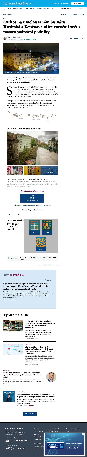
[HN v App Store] (22, 448)
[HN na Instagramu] (19, 440)
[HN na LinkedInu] (22, 440)
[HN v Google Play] (10, 448)
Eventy (67, 431)
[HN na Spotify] (25, 440)
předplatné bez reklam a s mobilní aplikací (33, 205)
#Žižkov (18, 214)
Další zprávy (29, 413)
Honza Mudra (34, 72)
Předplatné (77, 3)
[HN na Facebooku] (17, 440)
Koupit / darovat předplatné (73, 429)
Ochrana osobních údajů (53, 429)
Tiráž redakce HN (38, 431)
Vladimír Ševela (11, 37)
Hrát (34, 232)
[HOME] (4, 9)
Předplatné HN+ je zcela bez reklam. (51, 265)
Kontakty (36, 429)
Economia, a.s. (15, 431)
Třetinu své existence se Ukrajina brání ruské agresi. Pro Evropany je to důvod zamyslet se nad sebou (22, 375)
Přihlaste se (39, 210)
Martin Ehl (7, 370)
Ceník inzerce (37, 439)
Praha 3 (18, 275)
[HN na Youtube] (27, 440)
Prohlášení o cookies (52, 431)
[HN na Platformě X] (14, 440)
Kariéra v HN (37, 436)
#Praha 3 (11, 214)
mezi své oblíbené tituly (44, 257)
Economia (36, 434)
